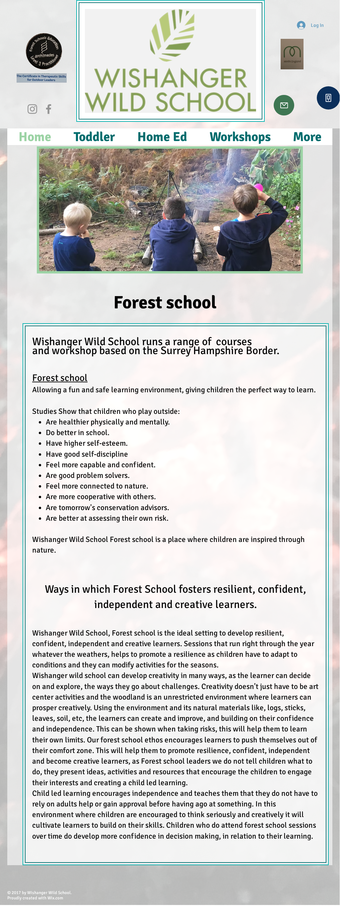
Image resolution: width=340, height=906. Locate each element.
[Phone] (328, 98)
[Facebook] (48, 109)
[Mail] (284, 105)
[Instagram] (32, 109)
